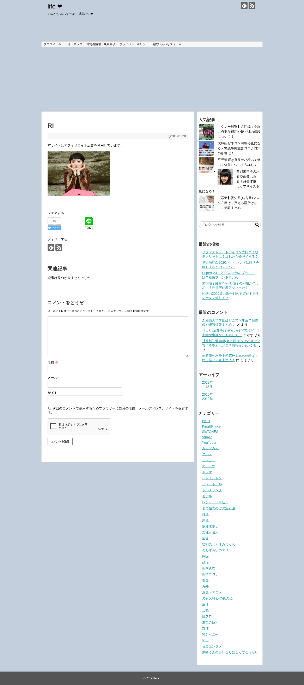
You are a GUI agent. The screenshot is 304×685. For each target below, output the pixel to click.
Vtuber (207, 437)
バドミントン (212, 478)
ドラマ (207, 472)
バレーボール (212, 484)
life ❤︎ (55, 6)
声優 (205, 520)
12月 (208, 387)
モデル (207, 496)
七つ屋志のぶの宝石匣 (218, 508)
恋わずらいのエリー (217, 550)
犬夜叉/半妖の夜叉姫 (217, 598)
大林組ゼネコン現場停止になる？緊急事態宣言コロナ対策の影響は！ (239, 148)
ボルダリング (212, 490)
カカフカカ (210, 448)
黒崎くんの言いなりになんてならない (230, 652)
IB (254, 345)
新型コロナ (210, 574)
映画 (205, 580)
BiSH (206, 421)
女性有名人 (210, 532)
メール (55, 377)
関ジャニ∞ (210, 634)
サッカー (208, 460)
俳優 (205, 514)
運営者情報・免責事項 (100, 44)
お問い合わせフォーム (166, 44)
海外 (205, 586)
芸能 (205, 610)
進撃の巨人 (210, 622)
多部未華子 (210, 526)
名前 (53, 362)
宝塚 (205, 538)
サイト (52, 393)
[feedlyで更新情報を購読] (244, 5)
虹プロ (207, 616)
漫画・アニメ (212, 592)
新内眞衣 (208, 568)
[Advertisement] (152, 79)
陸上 (205, 640)
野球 (205, 628)
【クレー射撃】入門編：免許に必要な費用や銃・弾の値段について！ (239, 131)
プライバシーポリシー (134, 44)
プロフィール (52, 44)
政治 (205, 562)
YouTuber (209, 442)
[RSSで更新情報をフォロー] (252, 5)
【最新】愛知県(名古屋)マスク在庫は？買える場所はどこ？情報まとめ (238, 203)
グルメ (207, 454)
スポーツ (208, 466)
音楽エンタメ (212, 646)
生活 (205, 604)
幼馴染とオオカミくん (218, 544)
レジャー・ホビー (215, 502)
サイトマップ (73, 44)
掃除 (205, 556)
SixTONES (210, 432)
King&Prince (211, 426)
